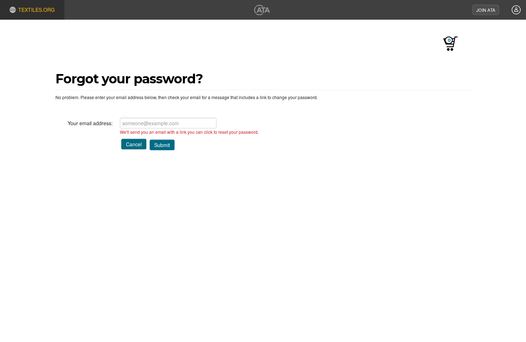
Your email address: (90, 123)
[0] (463, 46)
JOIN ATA (485, 10)
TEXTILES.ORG (36, 9)
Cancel (134, 144)
